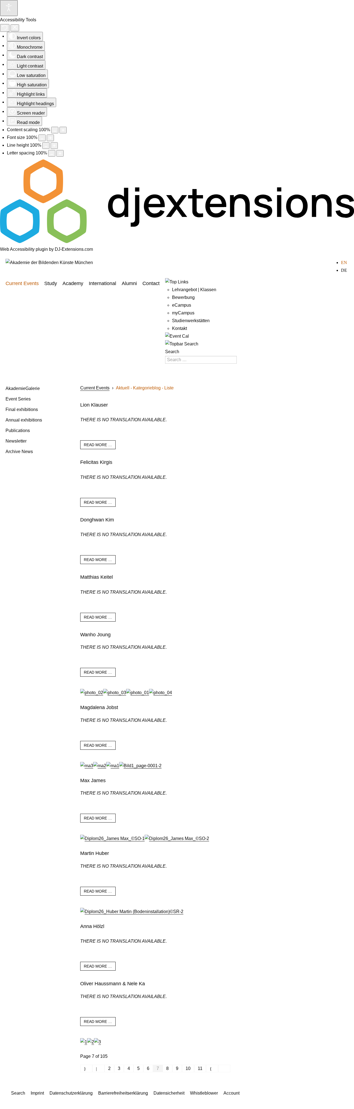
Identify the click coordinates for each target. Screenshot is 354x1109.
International (102, 283)
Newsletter (16, 441)
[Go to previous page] (98, 1068)
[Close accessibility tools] (15, 27)
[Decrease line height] (46, 145)
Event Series (18, 399)
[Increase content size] (63, 130)
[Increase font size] (50, 138)
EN (344, 262)
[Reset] (4, 28)
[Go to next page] (212, 1068)
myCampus (183, 313)
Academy (73, 283)
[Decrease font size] (42, 138)
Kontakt (179, 328)
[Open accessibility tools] (9, 8)
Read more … (98, 445)
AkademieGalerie (23, 388)
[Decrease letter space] (51, 153)
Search (172, 351)
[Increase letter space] (60, 153)
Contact (151, 283)
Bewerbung (183, 297)
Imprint (37, 1093)
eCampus (181, 305)
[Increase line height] (54, 145)
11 (200, 1068)
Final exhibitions (22, 409)
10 (188, 1068)
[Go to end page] (224, 1068)
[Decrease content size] (54, 130)
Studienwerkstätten (191, 320)
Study (50, 283)
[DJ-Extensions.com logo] (177, 241)
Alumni (129, 283)
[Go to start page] (86, 1068)
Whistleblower (204, 1093)
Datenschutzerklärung (71, 1093)
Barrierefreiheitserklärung (123, 1093)
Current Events (22, 283)
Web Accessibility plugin (24, 249)
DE (344, 270)
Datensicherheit (168, 1093)
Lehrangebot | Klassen (194, 289)
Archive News (19, 451)
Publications (18, 430)
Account (231, 1093)
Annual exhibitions (24, 420)
